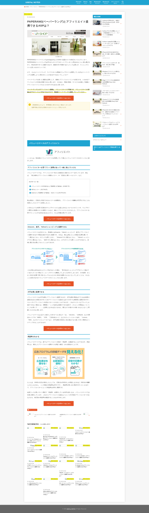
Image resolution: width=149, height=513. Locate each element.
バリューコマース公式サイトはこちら (59, 98)
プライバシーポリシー (99, 140)
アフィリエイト (34, 6)
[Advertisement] (58, 125)
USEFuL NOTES (33, 2)
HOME (27, 6)
